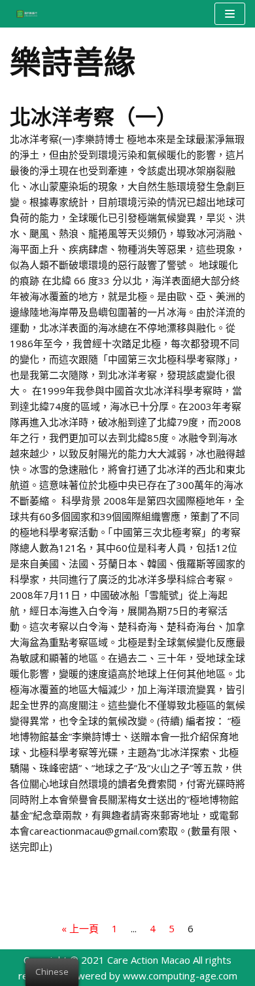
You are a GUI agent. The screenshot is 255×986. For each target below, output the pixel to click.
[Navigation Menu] (229, 14)
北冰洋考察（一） (93, 116)
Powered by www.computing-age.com (151, 975)
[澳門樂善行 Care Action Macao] (23, 13)
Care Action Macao (148, 959)
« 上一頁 (80, 928)
